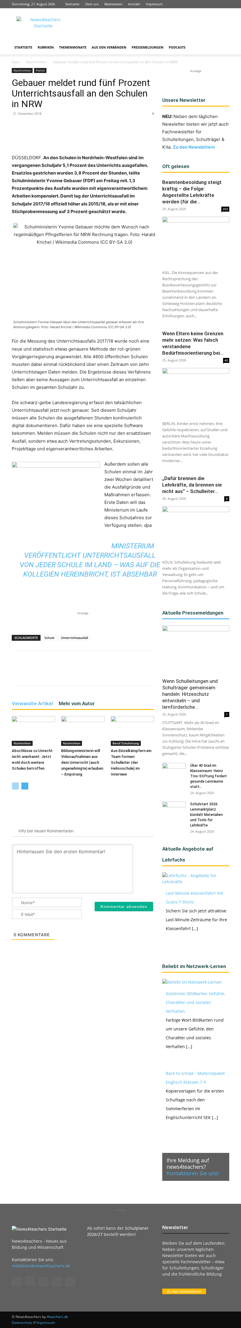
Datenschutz (22, 1322)
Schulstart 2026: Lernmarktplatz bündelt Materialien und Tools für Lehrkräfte (206, 814)
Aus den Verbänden (109, 47)
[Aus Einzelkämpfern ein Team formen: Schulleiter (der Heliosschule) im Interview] (132, 731)
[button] (222, 47)
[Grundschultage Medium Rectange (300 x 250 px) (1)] (56, 498)
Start (16, 61)
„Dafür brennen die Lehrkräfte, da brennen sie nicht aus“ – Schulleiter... (192, 484)
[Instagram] (195, 4)
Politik (40, 70)
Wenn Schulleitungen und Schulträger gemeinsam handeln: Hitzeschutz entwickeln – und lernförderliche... (190, 694)
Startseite (72, 4)
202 (225, 209)
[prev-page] (15, 786)
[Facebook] (186, 4)
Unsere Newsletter (183, 100)
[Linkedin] (205, 4)
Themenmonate (72, 47)
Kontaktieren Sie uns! (193, 1173)
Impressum (154, 4)
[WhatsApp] (80, 137)
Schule (49, 637)
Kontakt (134, 4)
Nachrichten (36, 61)
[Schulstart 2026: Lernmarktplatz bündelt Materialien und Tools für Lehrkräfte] (174, 809)
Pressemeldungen (147, 47)
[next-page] (25, 786)
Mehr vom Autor (77, 703)
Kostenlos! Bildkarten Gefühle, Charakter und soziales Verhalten (195, 1002)
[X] (215, 4)
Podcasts (177, 47)
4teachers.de (57, 1316)
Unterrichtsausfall (74, 637)
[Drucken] (121, 137)
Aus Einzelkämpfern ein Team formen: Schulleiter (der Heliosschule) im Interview (131, 762)
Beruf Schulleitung (126, 743)
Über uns (92, 4)
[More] (135, 137)
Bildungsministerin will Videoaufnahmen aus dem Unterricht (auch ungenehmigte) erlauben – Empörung (82, 762)
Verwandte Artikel (32, 703)
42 (226, 360)
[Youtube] (224, 4)
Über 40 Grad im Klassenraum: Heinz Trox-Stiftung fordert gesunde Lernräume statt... (208, 776)
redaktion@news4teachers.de (41, 1266)
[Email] (107, 137)
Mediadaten (113, 4)
